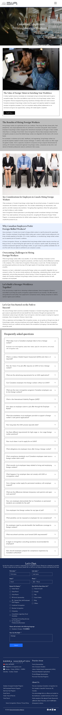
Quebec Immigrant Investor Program (13, 686)
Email (12, 578)
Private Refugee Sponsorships (40, 674)
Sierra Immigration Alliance (17, 709)
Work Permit (6, 698)
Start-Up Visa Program (9, 691)
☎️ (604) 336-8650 (8, 664)
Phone (34, 578)
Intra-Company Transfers (38, 666)
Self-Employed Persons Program (12, 688)
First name (13, 571)
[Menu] (55, 3)
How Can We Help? (15, 633)
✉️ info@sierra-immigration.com (12, 666)
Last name (35, 571)
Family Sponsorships (37, 664)
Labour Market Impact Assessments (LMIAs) (43, 669)
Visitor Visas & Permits (9, 695)
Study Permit (6, 693)
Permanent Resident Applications (41, 671)
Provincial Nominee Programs (40, 676)
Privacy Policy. (25, 703)
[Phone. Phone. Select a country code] (34, 582)
